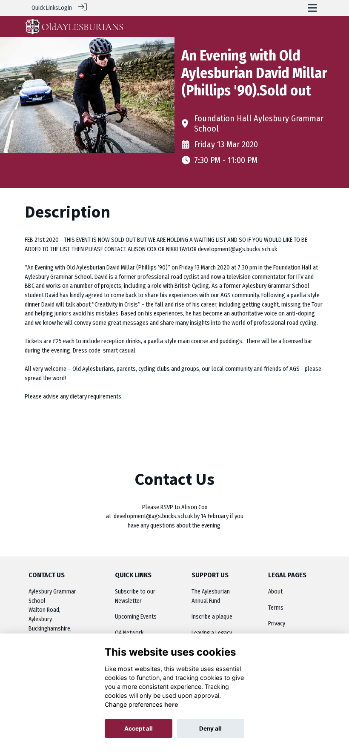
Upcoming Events (136, 616)
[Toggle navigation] (312, 7)
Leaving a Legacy (212, 632)
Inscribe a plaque (212, 616)
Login (65, 7)
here (171, 704)
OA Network (129, 632)
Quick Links (44, 7)
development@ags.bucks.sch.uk (153, 516)
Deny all (210, 728)
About (275, 591)
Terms (275, 607)
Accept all (138, 728)
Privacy (276, 623)
